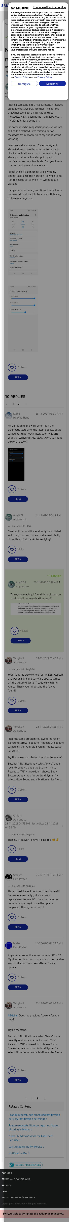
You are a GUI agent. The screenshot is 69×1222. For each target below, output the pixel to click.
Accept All (52, 84)
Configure (24, 84)
